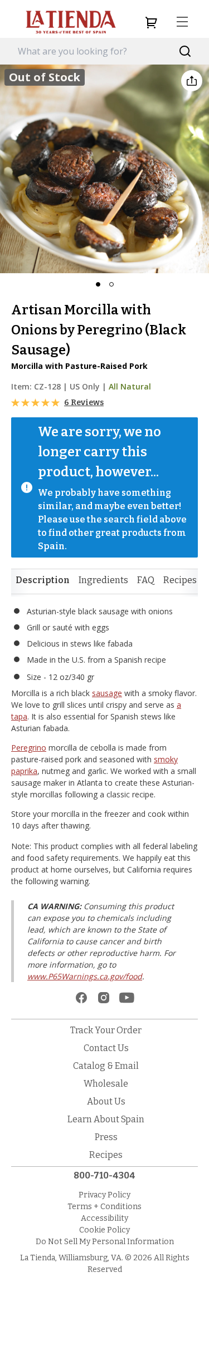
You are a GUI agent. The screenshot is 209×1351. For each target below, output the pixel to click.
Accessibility (104, 1218)
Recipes (180, 580)
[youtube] (126, 997)
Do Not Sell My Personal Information (105, 1241)
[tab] (42, 580)
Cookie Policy (104, 1230)
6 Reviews (84, 402)
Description (43, 580)
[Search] (185, 51)
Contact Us (106, 1048)
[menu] (182, 22)
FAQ (145, 580)
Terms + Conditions (104, 1206)
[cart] (151, 22)
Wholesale (106, 1083)
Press (106, 1137)
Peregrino (28, 747)
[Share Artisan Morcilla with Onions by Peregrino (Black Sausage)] (191, 80)
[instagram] (103, 997)
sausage (107, 693)
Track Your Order (106, 1030)
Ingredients (103, 580)
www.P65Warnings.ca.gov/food (84, 976)
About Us (106, 1101)
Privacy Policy (104, 1195)
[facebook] (81, 997)
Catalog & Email (106, 1066)
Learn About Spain (105, 1119)
